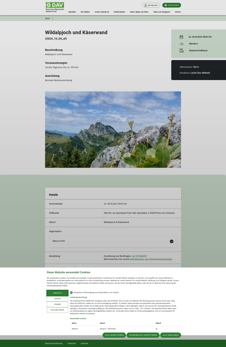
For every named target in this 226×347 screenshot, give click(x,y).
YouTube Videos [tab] (57, 310)
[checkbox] (124, 292)
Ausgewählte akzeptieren (143, 335)
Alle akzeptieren (114, 335)
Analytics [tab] (57, 293)
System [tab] (57, 299)
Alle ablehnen (171, 335)
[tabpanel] (124, 311)
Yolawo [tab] (57, 304)
